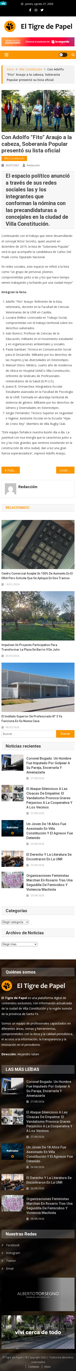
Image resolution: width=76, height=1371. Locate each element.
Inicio (47, 1366)
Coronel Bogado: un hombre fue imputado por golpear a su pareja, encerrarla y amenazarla (48, 765)
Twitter (11, 1261)
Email (10, 1268)
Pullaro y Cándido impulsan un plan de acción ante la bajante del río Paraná (13, 470)
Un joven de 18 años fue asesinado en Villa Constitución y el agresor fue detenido (49, 831)
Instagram (13, 1253)
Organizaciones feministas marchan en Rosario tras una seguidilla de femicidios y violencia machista (49, 883)
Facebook (13, 1245)
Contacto (33, 1366)
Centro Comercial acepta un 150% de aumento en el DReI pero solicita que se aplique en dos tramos (37, 576)
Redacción (33, 165)
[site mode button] (63, 55)
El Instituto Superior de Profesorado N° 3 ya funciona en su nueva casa (31, 719)
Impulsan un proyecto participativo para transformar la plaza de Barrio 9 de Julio (30, 647)
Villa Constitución (14, 158)
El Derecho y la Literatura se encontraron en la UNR (49, 857)
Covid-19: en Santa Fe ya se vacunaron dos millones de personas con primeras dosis (67, 470)
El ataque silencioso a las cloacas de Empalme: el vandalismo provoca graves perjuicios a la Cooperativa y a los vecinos (49, 798)
